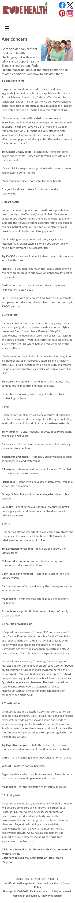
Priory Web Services (51, 895)
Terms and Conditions (48, 883)
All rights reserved (61, 891)
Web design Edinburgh (25, 895)
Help (26, 879)
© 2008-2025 (21, 891)
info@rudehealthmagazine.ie (20, 883)
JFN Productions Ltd (40, 891)
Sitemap (7, 891)
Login (19, 879)
